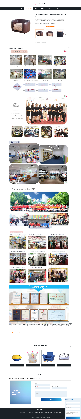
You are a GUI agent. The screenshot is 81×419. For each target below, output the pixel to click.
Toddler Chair (31, 412)
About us (59, 8)
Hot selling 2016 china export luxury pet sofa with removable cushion (20, 333)
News (36, 8)
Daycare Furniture (22, 412)
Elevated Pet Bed (49, 412)
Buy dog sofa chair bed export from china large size (19, 332)
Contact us (50, 8)
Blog (42, 8)
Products (28, 8)
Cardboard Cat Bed (58, 412)
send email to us (51, 26)
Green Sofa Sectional (39, 412)
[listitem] (40, 34)
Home (21, 8)
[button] (10, 4)
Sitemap (49, 417)
